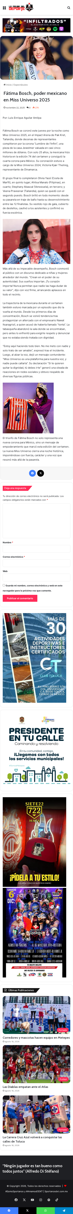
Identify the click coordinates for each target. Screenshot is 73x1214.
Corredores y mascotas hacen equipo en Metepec (36, 1038)
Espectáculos (21, 84)
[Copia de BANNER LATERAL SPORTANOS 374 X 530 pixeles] (34, 886)
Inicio (9, 84)
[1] (34, 702)
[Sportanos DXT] (21, 7)
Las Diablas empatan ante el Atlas (25, 1087)
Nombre (8, 542)
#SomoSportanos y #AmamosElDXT (24, 1191)
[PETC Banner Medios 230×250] (36, 785)
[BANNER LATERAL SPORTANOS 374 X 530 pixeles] (34, 976)
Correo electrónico (14, 556)
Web (5, 571)
